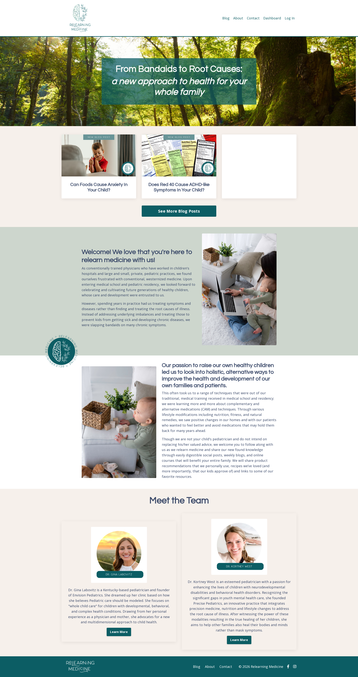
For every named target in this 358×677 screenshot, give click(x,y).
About (238, 18)
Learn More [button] (119, 632)
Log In (290, 18)
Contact (253, 18)
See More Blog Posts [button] (179, 211)
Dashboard (272, 18)
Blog (226, 18)
